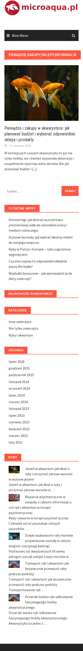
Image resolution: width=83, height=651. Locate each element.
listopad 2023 (19, 408)
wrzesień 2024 (19, 388)
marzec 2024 (18, 402)
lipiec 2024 (17, 395)
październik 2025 (21, 375)
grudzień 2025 (19, 368)
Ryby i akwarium (21, 335)
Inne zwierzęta (20, 321)
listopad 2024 (19, 381)
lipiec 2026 (17, 361)
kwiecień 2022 (19, 429)
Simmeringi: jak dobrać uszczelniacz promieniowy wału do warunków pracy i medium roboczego (38, 225)
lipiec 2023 (17, 415)
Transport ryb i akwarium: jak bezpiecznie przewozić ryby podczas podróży (39, 568)
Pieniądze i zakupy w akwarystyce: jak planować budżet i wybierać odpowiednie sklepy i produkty (39, 133)
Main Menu (20, 35)
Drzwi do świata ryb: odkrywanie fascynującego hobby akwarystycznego (41, 602)
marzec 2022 (18, 435)
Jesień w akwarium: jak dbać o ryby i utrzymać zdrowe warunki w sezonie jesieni (40, 473)
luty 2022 (15, 442)
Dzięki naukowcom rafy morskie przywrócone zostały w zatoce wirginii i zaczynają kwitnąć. (41, 540)
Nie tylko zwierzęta (23, 328)
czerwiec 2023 (19, 422)
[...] (34, 169)
